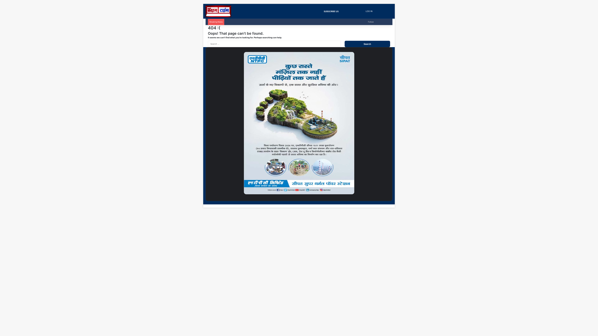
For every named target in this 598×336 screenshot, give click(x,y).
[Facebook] (389, 202)
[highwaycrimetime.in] (218, 11)
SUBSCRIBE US (331, 11)
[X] (387, 202)
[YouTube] (384, 202)
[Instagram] (382, 202)
